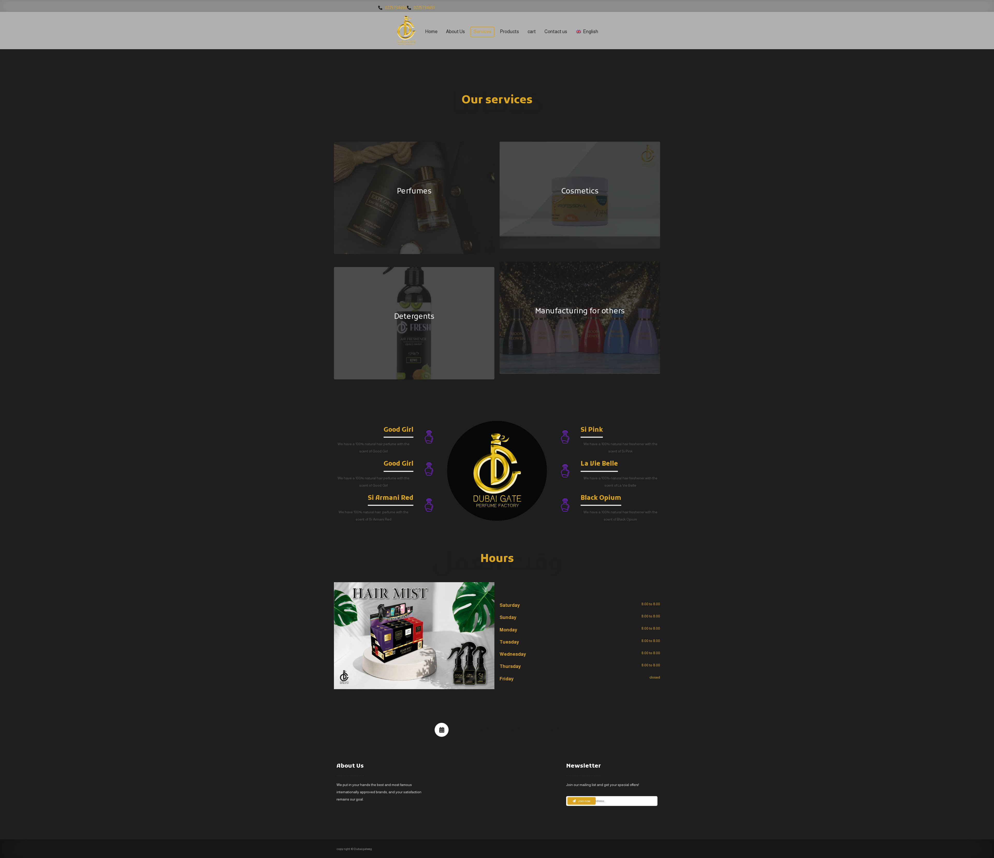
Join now (584, 801)
